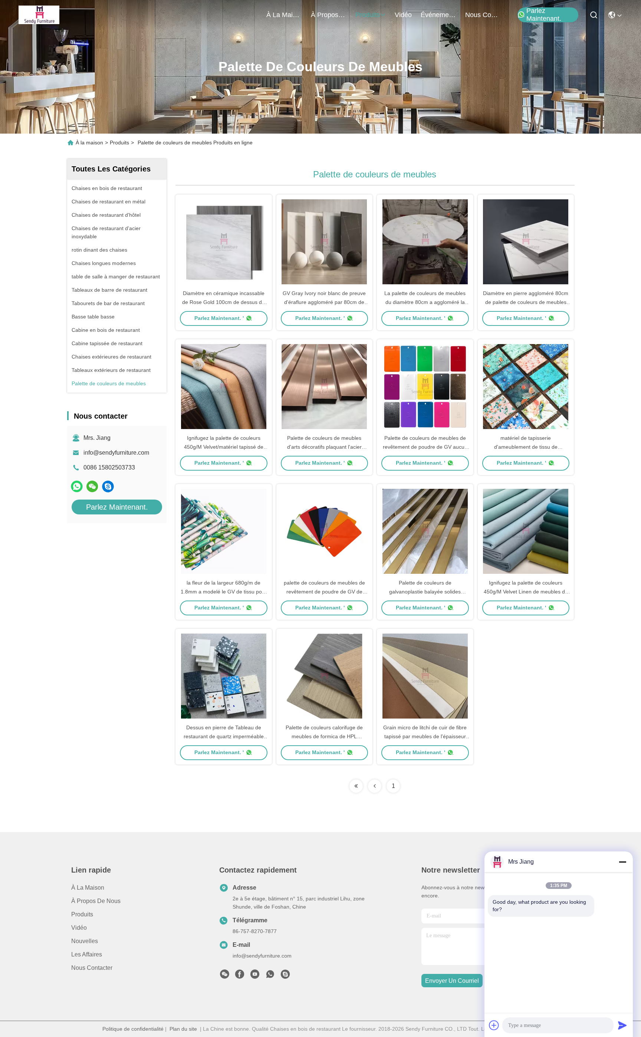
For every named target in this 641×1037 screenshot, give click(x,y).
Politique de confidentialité (133, 1029)
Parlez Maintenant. (543, 14)
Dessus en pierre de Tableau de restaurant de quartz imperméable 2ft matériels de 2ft (224, 736)
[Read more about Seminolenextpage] (356, 786)
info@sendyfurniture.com (116, 452)
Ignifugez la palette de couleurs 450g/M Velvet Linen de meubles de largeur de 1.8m (526, 591)
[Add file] (494, 1025)
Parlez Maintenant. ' (219, 318)
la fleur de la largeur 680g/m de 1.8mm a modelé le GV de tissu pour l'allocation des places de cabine (224, 591)
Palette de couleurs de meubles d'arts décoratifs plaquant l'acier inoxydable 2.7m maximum (324, 447)
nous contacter (483, 15)
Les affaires (86, 954)
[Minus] (622, 861)
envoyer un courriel (452, 981)
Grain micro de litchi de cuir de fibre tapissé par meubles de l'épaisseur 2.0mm (425, 736)
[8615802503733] (270, 976)
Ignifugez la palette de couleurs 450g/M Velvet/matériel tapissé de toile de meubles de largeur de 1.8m (223, 447)
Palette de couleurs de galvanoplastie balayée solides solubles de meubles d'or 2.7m (425, 591)
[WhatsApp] (76, 486)
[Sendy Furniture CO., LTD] (39, 15)
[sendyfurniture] (108, 486)
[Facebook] (239, 976)
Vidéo (79, 928)
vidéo (403, 15)
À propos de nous (328, 15)
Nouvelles (84, 941)
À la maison (284, 15)
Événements (438, 15)
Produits (119, 142)
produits (367, 15)
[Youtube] (255, 976)
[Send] (622, 1025)
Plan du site (183, 1029)
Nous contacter (91, 968)
